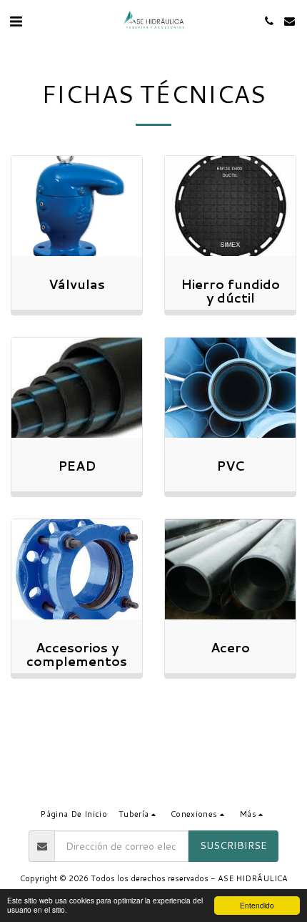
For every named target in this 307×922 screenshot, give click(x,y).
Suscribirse (233, 845)
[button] (16, 21)
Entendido (257, 905)
